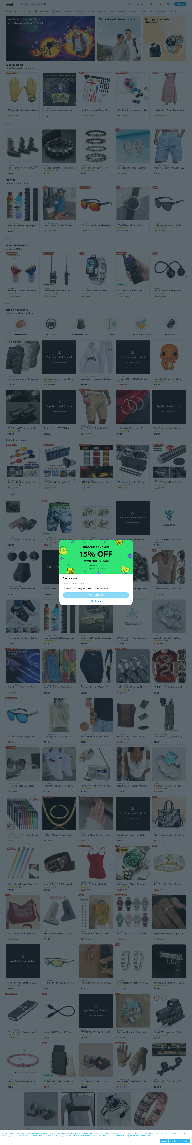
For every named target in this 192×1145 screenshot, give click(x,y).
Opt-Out (173, 1141)
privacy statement (104, 1133)
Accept (164, 1141)
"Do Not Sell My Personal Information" (132, 1135)
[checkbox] (64, 588)
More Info (184, 1141)
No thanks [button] (96, 601)
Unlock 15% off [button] (96, 595)
